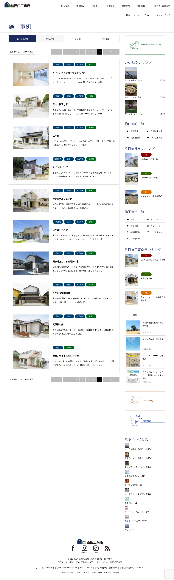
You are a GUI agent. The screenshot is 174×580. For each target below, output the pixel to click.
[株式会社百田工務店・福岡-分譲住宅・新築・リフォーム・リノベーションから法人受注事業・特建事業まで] (17, 5)
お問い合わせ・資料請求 (106, 567)
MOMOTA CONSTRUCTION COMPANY (88, 572)
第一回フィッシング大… (135, 494)
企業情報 (110, 6)
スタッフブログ (163, 15)
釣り (126, 530)
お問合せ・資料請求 (161, 6)
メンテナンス (156, 232)
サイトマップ (86, 567)
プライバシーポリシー (67, 567)
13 (105, 52)
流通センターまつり (133, 521)
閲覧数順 (105, 39)
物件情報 (80, 6)
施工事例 (95, 6)
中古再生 (134, 226)
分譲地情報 (135, 138)
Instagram (84, 548)
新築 (132, 219)
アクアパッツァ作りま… (135, 97)
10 (88, 52)
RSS (107, 548)
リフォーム (155, 226)
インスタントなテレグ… (135, 512)
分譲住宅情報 (156, 131)
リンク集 (39, 567)
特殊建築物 (135, 232)
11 (94, 52)
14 (111, 52)
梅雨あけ (128, 503)
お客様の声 (135, 238)
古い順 (78, 39)
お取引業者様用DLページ (131, 567)
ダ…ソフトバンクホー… (135, 114)
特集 (135, 315)
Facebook (73, 548)
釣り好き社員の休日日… (135, 80)
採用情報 (141, 6)
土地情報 (134, 131)
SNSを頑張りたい (132, 476)
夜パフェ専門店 (131, 485)
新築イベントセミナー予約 (137, 15)
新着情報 (65, 6)
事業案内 (126, 6)
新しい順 (50, 39)
